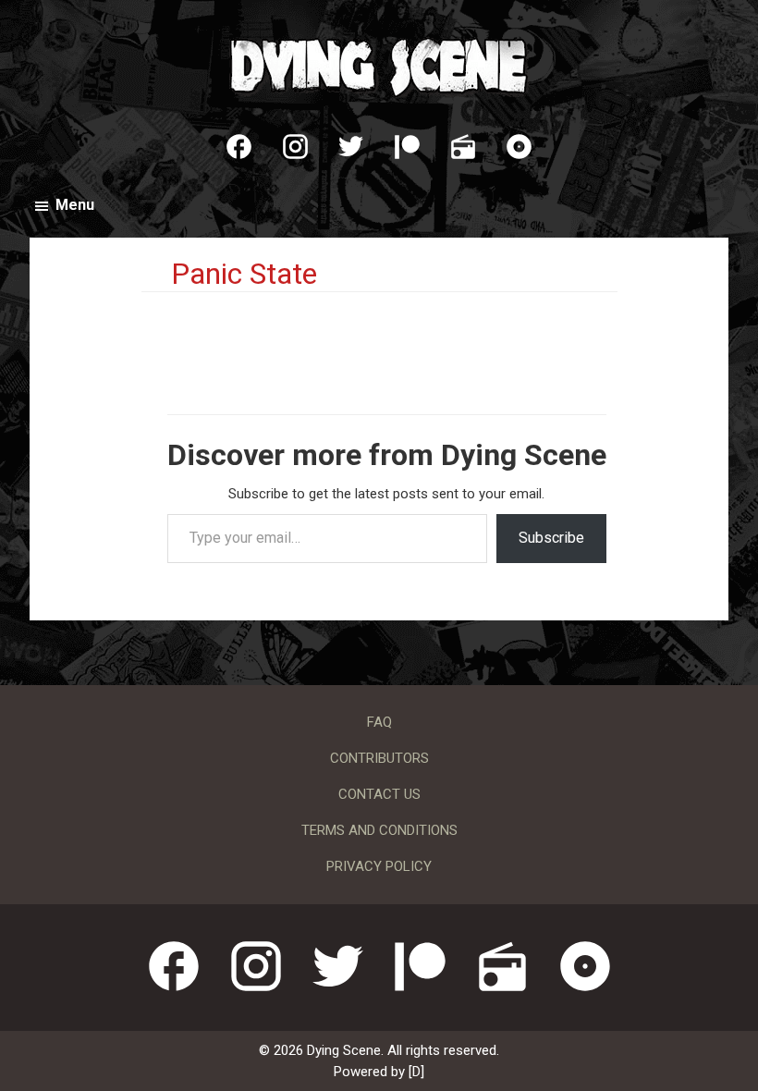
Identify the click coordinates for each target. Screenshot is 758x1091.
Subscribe (551, 537)
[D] (416, 1071)
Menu (74, 205)
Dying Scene (379, 64)
